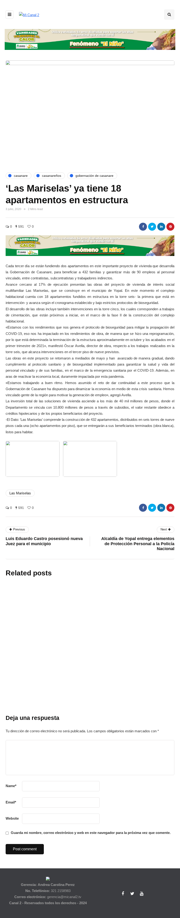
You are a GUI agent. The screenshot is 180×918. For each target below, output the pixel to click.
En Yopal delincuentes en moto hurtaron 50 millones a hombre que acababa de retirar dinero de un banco (116, 672)
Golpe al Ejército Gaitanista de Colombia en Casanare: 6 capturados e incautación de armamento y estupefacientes (116, 627)
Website (12, 818)
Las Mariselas (20, 493)
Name (11, 786)
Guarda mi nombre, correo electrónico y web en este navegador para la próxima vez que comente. (91, 833)
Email (11, 802)
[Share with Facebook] (143, 227)
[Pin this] (170, 227)
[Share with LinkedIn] (161, 227)
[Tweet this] (152, 227)
